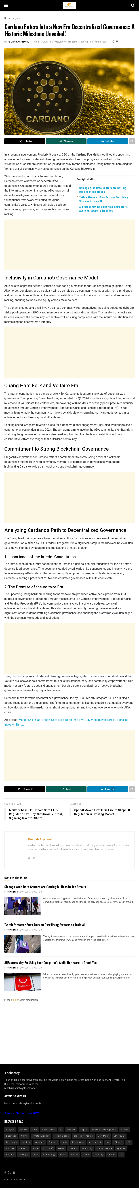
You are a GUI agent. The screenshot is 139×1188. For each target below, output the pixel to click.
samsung (87, 1148)
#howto (23, 1129)
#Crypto (10, 1129)
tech (35, 1154)
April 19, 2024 (41, 41)
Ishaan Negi (12, 892)
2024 (34, 1129)
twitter (111, 1154)
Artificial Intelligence (104, 1129)
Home (7, 18)
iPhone (118, 1142)
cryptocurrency (41, 1135)
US (121, 1154)
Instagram (78, 1142)
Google (53, 1142)
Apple (83, 1129)
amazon (71, 1129)
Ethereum (119, 1135)
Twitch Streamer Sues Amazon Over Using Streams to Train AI (103, 199)
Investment (95, 1142)
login (15, 1000)
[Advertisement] (69, 245)
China (24, 1135)
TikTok (74, 1154)
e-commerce (61, 1135)
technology (49, 1154)
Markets (23, 1148)
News (63, 41)
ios (107, 1142)
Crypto (16, 18)
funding (26, 1142)
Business (11, 1135)
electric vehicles (83, 1135)
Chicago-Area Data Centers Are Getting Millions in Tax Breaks (102, 190)
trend (86, 1154)
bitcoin (125, 1129)
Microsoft (48, 1148)
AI (61, 1129)
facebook (11, 1142)
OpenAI (73, 1148)
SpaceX (121, 1148)
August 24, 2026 (29, 892)
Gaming (39, 1142)
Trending (72, 41)
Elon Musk (103, 1135)
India (65, 1142)
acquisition (48, 1129)
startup (10, 1154)
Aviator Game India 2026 (22, 1113)
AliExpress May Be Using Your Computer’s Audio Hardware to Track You (103, 208)
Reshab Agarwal (18, 41)
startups (23, 1154)
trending (98, 1154)
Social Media (104, 1148)
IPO (129, 1142)
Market (10, 1148)
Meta (35, 1148)
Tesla (63, 1154)
